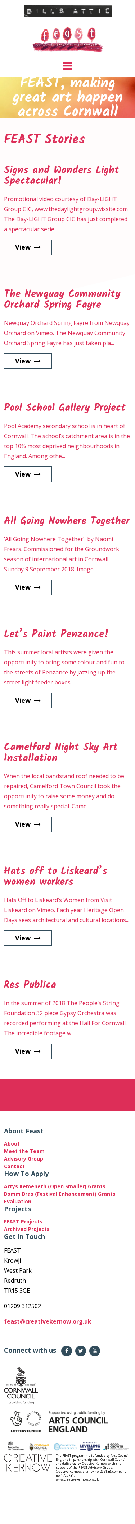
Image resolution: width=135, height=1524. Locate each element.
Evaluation (17, 1201)
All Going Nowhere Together (67, 521)
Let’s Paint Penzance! (56, 634)
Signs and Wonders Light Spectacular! (61, 175)
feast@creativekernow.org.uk (47, 1321)
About (12, 1143)
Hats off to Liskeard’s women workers (55, 876)
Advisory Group (23, 1158)
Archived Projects (27, 1229)
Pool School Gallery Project (65, 408)
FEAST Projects (23, 1221)
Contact (14, 1166)
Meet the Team (24, 1151)
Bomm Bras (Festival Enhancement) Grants (60, 1193)
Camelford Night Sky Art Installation (61, 752)
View (23, 247)
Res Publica (30, 985)
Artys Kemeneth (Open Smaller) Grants (56, 1186)
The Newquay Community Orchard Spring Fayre (62, 299)
